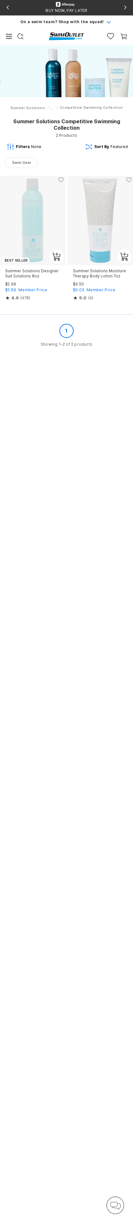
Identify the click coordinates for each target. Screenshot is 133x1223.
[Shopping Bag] (124, 36)
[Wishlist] (111, 36)
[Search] (20, 36)
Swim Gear (21, 162)
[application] (115, 1205)
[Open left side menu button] (9, 36)
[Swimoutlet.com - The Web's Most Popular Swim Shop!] (66, 35)
